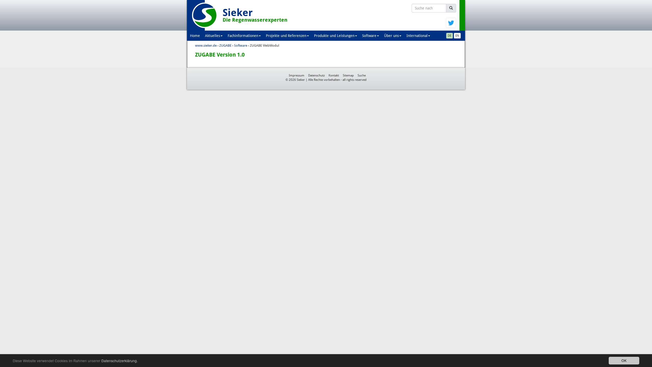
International (417, 36)
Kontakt (334, 75)
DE (449, 35)
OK (624, 360)
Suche (362, 75)
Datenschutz (316, 75)
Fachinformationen (243, 36)
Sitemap (348, 75)
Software (369, 36)
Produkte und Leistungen (334, 36)
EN (457, 35)
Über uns (391, 36)
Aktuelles (212, 36)
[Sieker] (205, 15)
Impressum (296, 75)
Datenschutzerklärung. (119, 360)
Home (195, 36)
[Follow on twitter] (451, 23)
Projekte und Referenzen (286, 36)
